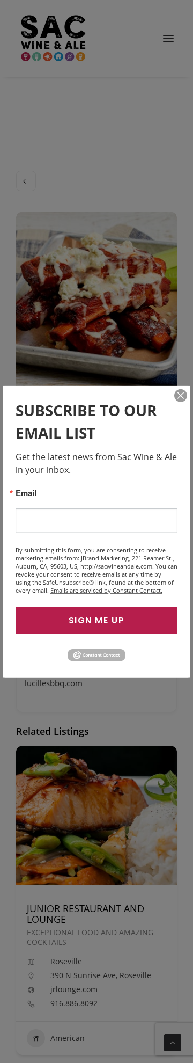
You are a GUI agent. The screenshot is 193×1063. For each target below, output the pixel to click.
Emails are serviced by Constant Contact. (106, 590)
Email (26, 493)
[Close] (180, 395)
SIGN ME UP (97, 620)
